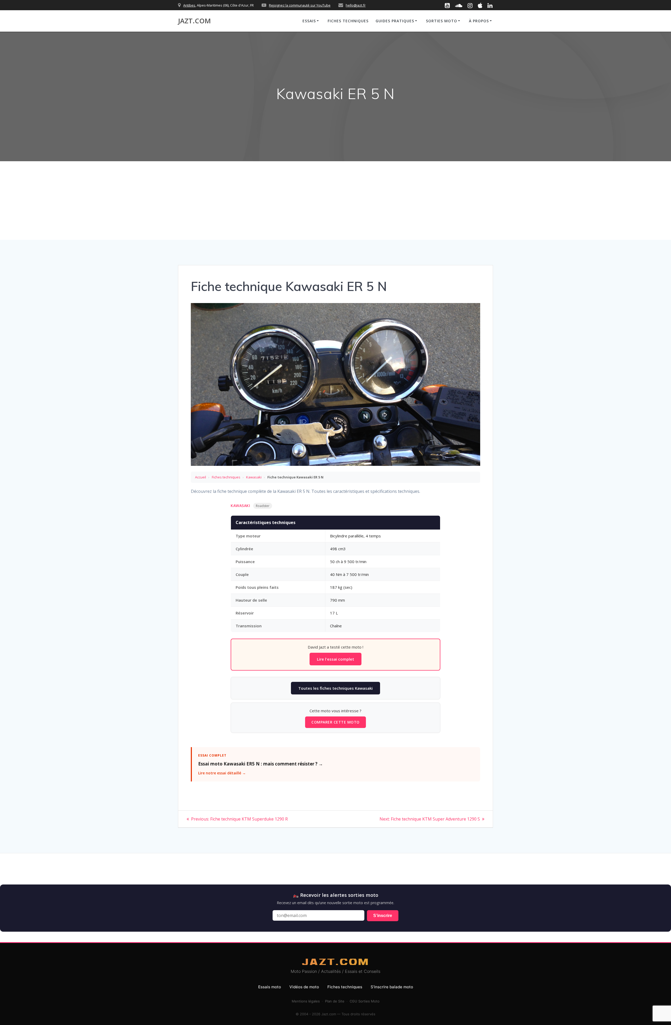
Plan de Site (334, 1001)
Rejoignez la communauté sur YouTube (300, 5)
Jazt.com (194, 21)
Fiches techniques (348, 20)
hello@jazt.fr (356, 5)
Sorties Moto (441, 20)
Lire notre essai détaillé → (222, 772)
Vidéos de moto (304, 986)
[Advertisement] (335, 200)
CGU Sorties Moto (365, 1001)
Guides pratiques (395, 20)
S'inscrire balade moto (392, 986)
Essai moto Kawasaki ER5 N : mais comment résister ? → (260, 764)
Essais (309, 20)
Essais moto (269, 986)
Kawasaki (254, 477)
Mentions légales (306, 1001)
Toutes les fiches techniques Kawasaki (335, 688)
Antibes (189, 5)
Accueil (200, 477)
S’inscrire (382, 915)
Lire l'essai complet (335, 659)
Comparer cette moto (335, 722)
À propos (479, 20)
